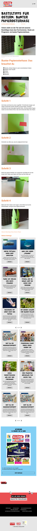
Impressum (8, 508)
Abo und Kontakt (14, 509)
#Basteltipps (8, 232)
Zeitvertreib (2, 10)
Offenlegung (16, 508)
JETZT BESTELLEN (18, 472)
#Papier (19, 232)
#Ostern (15, 232)
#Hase (12, 232)
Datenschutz (23, 509)
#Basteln (3, 232)
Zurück (3, 482)
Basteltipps (6, 10)
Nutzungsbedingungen (26, 508)
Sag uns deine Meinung (18, 496)
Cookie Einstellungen (27, 511)
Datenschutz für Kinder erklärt (12, 511)
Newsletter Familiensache (18, 499)
